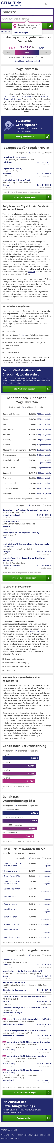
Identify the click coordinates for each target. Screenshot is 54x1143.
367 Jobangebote (44, 493)
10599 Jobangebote (46, 864)
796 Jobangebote (44, 937)
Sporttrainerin (27, 96)
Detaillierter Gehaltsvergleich (27, 61)
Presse (13, 1135)
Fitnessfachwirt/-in (12, 876)
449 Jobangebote (44, 478)
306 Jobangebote (44, 483)
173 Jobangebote (44, 439)
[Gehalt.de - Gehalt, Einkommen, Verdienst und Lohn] (11, 4)
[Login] (46, 4)
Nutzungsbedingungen (28, 1135)
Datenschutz (45, 1135)
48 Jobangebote (44, 473)
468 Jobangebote (44, 445)
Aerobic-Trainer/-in (12, 937)
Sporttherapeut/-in (12, 889)
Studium (31, 271)
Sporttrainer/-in (10, 904)
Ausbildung (34, 631)
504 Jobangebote (44, 429)
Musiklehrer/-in (10, 909)
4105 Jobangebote (46, 918)
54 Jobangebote (44, 434)
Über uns (5, 1135)
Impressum (14, 1138)
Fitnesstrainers (10, 96)
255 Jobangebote (44, 450)
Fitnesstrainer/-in (11, 924)
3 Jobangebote (45, 876)
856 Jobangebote (44, 419)
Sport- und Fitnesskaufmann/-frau (12, 882)
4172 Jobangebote (46, 897)
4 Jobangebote (45, 871)
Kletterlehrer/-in (11, 929)
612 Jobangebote (44, 468)
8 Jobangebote (45, 904)
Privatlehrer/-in (10, 917)
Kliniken (22, 335)
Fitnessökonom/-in (12, 871)
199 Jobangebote (44, 924)
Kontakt (4, 1138)
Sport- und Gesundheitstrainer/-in (12, 864)
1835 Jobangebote (46, 890)
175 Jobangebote (44, 424)
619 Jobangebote (44, 455)
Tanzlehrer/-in (10, 896)
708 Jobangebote (44, 414)
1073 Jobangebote (45, 461)
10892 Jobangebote (46, 882)
